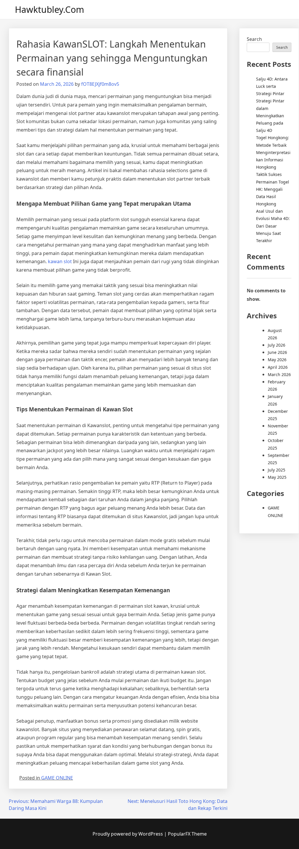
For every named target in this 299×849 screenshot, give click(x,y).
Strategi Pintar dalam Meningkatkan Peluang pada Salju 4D (270, 115)
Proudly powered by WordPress (128, 834)
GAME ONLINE (57, 778)
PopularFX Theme (187, 834)
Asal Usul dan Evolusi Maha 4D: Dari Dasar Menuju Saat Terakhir (273, 225)
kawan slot (60, 261)
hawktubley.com (49, 9)
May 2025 (277, 477)
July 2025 (276, 470)
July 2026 (276, 345)
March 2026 (279, 374)
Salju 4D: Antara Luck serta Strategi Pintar (272, 86)
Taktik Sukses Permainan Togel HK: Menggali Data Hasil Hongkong (272, 189)
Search (254, 39)
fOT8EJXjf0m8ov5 (100, 84)
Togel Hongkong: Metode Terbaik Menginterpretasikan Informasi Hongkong (273, 152)
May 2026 (277, 359)
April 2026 (278, 367)
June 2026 (277, 352)
